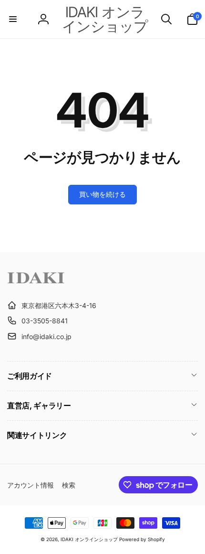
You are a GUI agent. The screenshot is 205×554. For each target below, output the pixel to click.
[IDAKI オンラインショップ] (35, 282)
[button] (12, 19)
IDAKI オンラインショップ (89, 539)
